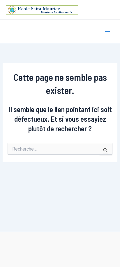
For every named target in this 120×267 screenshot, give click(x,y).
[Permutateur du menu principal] (107, 31)
